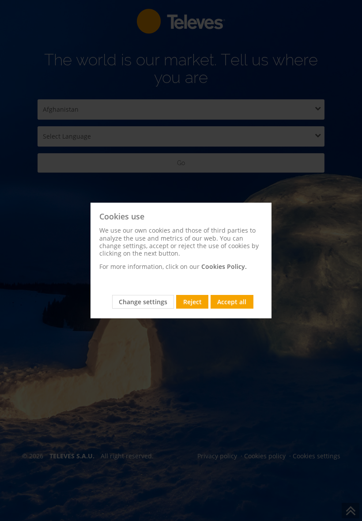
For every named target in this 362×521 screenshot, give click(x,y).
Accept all (231, 302)
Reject (192, 302)
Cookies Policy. (224, 266)
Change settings (143, 302)
